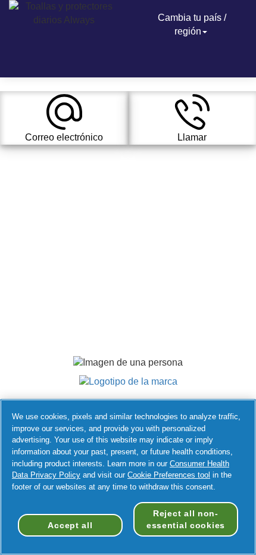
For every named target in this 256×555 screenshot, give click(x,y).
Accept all (70, 525)
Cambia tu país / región (192, 24)
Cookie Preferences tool (168, 474)
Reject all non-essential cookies (185, 519)
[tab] (64, 118)
